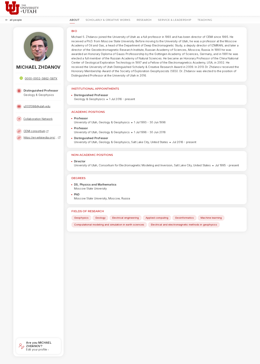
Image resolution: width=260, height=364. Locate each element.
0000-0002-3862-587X (41, 78)
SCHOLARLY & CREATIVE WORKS (108, 19)
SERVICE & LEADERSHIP (174, 19)
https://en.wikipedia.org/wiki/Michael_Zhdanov (41, 137)
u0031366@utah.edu (37, 106)
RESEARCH (144, 19)
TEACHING (205, 19)
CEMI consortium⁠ (34, 131)
